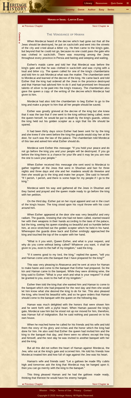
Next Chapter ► (100, 26)
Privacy (77, 390)
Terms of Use (64, 390)
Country (70, 9)
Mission (43, 390)
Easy (101, 9)
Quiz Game (117, 3)
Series (111, 9)
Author (91, 9)
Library (88, 3)
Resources (101, 3)
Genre (81, 9)
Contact (88, 390)
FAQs (52, 390)
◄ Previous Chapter (32, 26)
